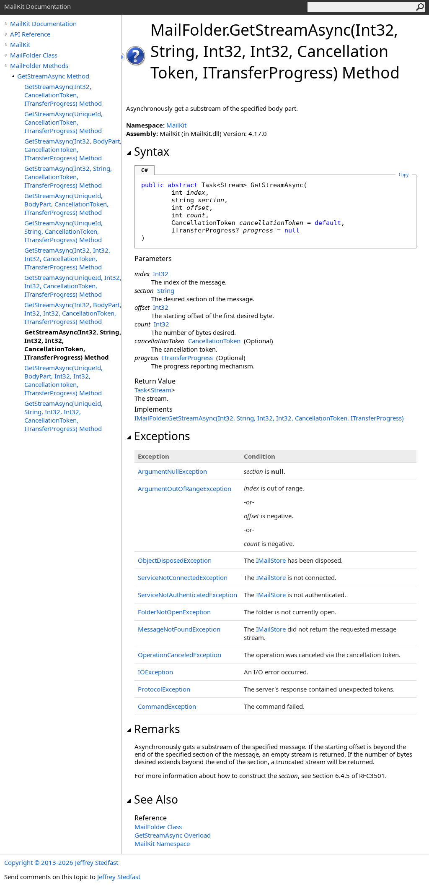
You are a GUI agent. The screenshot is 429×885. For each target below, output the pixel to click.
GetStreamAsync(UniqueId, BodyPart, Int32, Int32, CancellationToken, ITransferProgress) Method (63, 380)
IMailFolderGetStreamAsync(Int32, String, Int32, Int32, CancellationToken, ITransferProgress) (269, 418)
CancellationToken (214, 341)
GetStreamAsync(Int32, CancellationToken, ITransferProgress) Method (63, 94)
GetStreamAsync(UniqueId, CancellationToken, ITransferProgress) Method (63, 122)
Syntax (151, 151)
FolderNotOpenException (174, 612)
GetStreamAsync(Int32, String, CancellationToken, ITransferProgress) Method (68, 176)
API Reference (30, 34)
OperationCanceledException (179, 654)
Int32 (160, 273)
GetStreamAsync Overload (172, 835)
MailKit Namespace (162, 843)
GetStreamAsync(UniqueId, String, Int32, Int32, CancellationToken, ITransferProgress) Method (63, 416)
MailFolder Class (33, 55)
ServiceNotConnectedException (182, 577)
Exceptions (162, 436)
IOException (155, 672)
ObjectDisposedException (175, 560)
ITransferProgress (187, 357)
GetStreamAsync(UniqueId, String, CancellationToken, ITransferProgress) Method (63, 231)
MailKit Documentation (43, 23)
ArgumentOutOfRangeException (184, 488)
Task (140, 390)
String (165, 290)
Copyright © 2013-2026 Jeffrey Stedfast (61, 862)
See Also (156, 799)
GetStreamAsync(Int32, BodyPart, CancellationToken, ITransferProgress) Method (72, 149)
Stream (161, 390)
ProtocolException (164, 689)
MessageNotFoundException (179, 629)
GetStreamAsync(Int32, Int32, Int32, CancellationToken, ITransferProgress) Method (67, 258)
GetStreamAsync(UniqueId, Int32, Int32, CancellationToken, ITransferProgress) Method (72, 285)
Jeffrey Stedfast (118, 876)
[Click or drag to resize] (123, 57)
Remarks (157, 728)
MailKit (20, 44)
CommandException (167, 706)
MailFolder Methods (39, 65)
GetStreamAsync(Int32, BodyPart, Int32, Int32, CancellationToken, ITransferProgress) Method (72, 313)
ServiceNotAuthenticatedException (187, 594)
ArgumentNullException (172, 471)
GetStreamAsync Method (53, 76)
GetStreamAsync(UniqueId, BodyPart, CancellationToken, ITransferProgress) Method (66, 204)
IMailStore (271, 560)
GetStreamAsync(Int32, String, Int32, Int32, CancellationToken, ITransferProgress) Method (72, 344)
